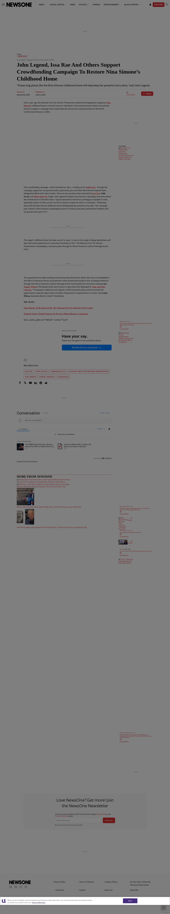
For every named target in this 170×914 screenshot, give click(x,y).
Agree (130, 901)
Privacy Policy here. (38, 902)
